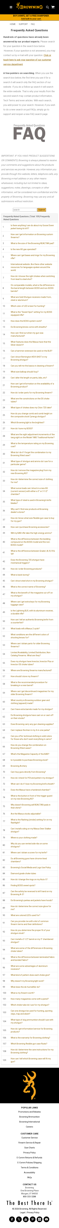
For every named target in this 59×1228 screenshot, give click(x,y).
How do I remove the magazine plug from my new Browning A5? (31, 471)
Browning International (29, 1122)
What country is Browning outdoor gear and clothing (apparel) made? (30, 701)
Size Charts (29, 1148)
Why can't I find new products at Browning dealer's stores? (29, 510)
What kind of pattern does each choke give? (30, 975)
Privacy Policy (29, 1152)
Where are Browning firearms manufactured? (31, 670)
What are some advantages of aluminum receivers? (29, 967)
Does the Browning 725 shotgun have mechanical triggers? (27, 561)
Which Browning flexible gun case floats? (29, 1044)
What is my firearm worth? (23, 993)
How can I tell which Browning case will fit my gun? (31, 1060)
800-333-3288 (29, 1196)
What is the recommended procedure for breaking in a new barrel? (29, 683)
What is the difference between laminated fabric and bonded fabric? (33, 958)
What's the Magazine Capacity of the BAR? (30, 754)
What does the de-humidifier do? (25, 987)
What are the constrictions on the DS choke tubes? (30, 400)
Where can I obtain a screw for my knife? (29, 852)
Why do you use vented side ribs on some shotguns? (29, 845)
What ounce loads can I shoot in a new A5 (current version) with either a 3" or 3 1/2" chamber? (29, 491)
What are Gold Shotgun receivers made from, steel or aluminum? (31, 298)
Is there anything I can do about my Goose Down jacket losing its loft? (32, 227)
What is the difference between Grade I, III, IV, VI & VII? (33, 552)
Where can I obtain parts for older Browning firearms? (30, 645)
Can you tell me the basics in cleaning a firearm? (32, 366)
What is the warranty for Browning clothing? (30, 1038)
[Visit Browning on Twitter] (19, 1219)
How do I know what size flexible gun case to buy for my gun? (32, 519)
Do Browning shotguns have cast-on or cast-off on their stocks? (32, 716)
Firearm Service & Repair (29, 1143)
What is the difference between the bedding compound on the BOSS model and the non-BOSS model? (30, 542)
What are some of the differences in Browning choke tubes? (31, 949)
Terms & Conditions (29, 1167)
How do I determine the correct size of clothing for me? (32, 480)
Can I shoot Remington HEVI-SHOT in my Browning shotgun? (29, 358)
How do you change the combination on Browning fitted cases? (28, 746)
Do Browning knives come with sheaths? (29, 327)
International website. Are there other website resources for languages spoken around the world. (31, 267)
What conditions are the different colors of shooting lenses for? (30, 636)
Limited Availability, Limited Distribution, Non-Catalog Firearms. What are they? (31, 654)
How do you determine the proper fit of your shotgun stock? (30, 931)
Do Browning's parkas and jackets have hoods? (32, 900)
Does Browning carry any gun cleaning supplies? (32, 724)
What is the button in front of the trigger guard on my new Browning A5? (31, 797)
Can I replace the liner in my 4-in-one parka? (30, 730)
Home (13, 24)
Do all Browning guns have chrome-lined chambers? (29, 860)
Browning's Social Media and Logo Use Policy (31, 867)
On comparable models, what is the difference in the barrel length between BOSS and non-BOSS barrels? (33, 288)
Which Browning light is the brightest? (27, 422)
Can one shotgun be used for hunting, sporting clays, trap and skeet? (31, 1012)
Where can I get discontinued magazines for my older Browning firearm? (32, 692)
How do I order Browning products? (26, 569)
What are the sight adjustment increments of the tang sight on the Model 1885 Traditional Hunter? (33, 436)
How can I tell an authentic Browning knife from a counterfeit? (32, 621)
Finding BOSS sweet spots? (23, 885)
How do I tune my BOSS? (22, 428)
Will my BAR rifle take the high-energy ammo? (31, 533)
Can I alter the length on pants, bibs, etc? (29, 378)
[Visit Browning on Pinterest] (33, 1219)
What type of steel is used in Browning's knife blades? (31, 501)
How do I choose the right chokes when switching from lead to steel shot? (33, 277)
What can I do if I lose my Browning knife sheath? (33, 784)
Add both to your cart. (31, 19)
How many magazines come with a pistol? (30, 999)
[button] (47, 7)
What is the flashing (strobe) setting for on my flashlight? (31, 821)
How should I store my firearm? (25, 676)
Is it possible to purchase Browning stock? (29, 760)
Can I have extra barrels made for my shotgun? (32, 709)
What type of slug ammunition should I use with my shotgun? (32, 1021)
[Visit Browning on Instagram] (39, 1219)
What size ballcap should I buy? (25, 372)
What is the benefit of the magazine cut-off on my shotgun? (32, 594)
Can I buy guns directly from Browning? (28, 772)
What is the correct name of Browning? (28, 587)
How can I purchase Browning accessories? (30, 527)
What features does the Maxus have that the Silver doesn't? (31, 343)
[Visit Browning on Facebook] (12, 1219)
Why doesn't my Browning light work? (27, 981)
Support (23, 24)
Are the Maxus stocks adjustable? (26, 814)
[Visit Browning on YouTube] (26, 1219)
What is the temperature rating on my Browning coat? (32, 445)
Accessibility (29, 1172)
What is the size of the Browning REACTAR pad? (32, 243)
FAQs (29, 1177)
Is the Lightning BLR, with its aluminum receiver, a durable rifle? (32, 612)
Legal (22, 1212)
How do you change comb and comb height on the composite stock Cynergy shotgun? (31, 415)
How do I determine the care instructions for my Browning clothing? (32, 1051)
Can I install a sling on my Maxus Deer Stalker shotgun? (31, 830)
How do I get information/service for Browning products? (31, 1030)
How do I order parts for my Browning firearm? (31, 393)
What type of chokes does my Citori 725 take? (31, 407)
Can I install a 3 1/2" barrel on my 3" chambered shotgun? (32, 940)
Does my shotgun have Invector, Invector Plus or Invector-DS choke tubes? (32, 663)
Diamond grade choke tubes (23, 873)
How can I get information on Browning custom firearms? (32, 235)
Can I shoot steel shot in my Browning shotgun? (32, 581)
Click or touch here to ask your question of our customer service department (27, 60)
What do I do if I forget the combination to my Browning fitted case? (31, 454)
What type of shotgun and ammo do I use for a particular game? (32, 462)
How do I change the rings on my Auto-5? (29, 879)
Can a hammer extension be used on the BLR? (31, 351)
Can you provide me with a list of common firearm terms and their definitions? (30, 922)
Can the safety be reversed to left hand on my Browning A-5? (31, 893)
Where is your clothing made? (24, 837)
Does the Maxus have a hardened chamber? (30, 790)
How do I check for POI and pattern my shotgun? (32, 778)
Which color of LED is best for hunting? (28, 306)
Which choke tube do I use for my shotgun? (30, 1005)
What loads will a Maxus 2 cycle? (25, 628)
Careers (29, 1127)
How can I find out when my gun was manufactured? (27, 334)
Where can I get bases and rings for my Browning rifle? (33, 256)
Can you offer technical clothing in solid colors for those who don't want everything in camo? (31, 737)
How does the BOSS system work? (26, 321)
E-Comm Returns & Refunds (29, 1157)
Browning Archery (19, 766)
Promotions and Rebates (29, 1112)
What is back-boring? (20, 575)
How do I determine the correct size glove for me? (31, 907)
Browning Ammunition (29, 1117)
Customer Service (29, 1138)
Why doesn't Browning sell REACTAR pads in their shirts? (30, 806)
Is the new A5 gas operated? (23, 249)
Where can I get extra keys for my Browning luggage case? (30, 603)
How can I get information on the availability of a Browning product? (32, 385)
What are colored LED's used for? (25, 915)
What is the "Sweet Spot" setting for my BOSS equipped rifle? (31, 313)
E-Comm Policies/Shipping (29, 1162)
